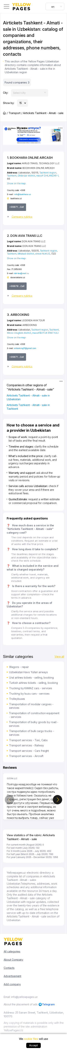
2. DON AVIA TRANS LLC (24, 236)
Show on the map (16, 183)
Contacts (9, 967)
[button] (33, 216)
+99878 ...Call (16, 286)
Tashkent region (47, 172)
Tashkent (12, 175)
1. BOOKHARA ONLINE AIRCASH (30, 157)
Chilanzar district (26, 175)
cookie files (31, 1038)
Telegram (48, 1004)
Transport (14, 113)
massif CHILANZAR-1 (47, 175)
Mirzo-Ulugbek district (19, 332)
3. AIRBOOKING (18, 315)
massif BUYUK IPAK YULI (45, 332)
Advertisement (12, 976)
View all (59, 656)
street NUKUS (42, 253)
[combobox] (55, 6)
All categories (12, 951)
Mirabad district (26, 253)
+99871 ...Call (16, 207)
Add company (12, 984)
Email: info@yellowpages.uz (21, 996)
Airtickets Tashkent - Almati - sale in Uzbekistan (28, 397)
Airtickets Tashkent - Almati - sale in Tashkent (28, 406)
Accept (33, 1045)
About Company (13, 959)
